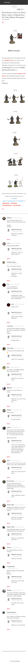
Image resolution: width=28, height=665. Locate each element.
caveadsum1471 (11, 566)
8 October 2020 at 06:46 (17, 469)
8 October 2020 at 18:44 (19, 504)
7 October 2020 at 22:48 (15, 460)
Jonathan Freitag (11, 262)
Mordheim (19, 73)
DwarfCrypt (7, 2)
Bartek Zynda (10, 481)
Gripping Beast (5, 203)
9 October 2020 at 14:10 (17, 535)
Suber (8, 460)
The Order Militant (7, 205)
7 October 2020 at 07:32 (17, 231)
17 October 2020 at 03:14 (12, 614)
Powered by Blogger (15, 661)
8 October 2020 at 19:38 (17, 493)
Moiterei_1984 (10, 527)
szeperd (9, 427)
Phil (8, 367)
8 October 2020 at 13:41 (19, 481)
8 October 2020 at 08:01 (19, 304)
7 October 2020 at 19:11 (17, 410)
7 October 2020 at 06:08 (12, 263)
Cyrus (8, 243)
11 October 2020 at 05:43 (17, 578)
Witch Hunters (17, 205)
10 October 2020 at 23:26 (12, 568)
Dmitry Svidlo (10, 505)
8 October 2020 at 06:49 (17, 417)
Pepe (8, 284)
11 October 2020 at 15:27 (17, 590)
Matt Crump (10, 348)
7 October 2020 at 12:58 (17, 337)
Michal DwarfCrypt (16, 229)
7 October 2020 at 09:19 (14, 367)
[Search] (26, 2)
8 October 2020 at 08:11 (17, 314)
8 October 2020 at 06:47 (17, 442)
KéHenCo (9, 218)
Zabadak (9, 590)
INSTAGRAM (11, 201)
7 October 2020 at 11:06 (18, 387)
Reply (8, 239)
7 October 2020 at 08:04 (15, 284)
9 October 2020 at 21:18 (16, 547)
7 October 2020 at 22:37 (16, 427)
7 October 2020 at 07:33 (17, 250)
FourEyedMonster (11, 612)
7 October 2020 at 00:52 (16, 243)
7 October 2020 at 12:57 (17, 293)
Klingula (9, 410)
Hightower (9, 388)
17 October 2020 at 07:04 (17, 622)
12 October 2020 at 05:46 (17, 600)
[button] (3, 22)
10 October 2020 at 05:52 (17, 556)
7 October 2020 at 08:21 (19, 326)
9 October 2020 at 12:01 (20, 527)
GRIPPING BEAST (9, 60)
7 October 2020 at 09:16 (19, 348)
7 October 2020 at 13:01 (17, 396)
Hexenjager (14, 203)
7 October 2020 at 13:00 (17, 356)
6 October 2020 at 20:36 (17, 218)
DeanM (9, 547)
